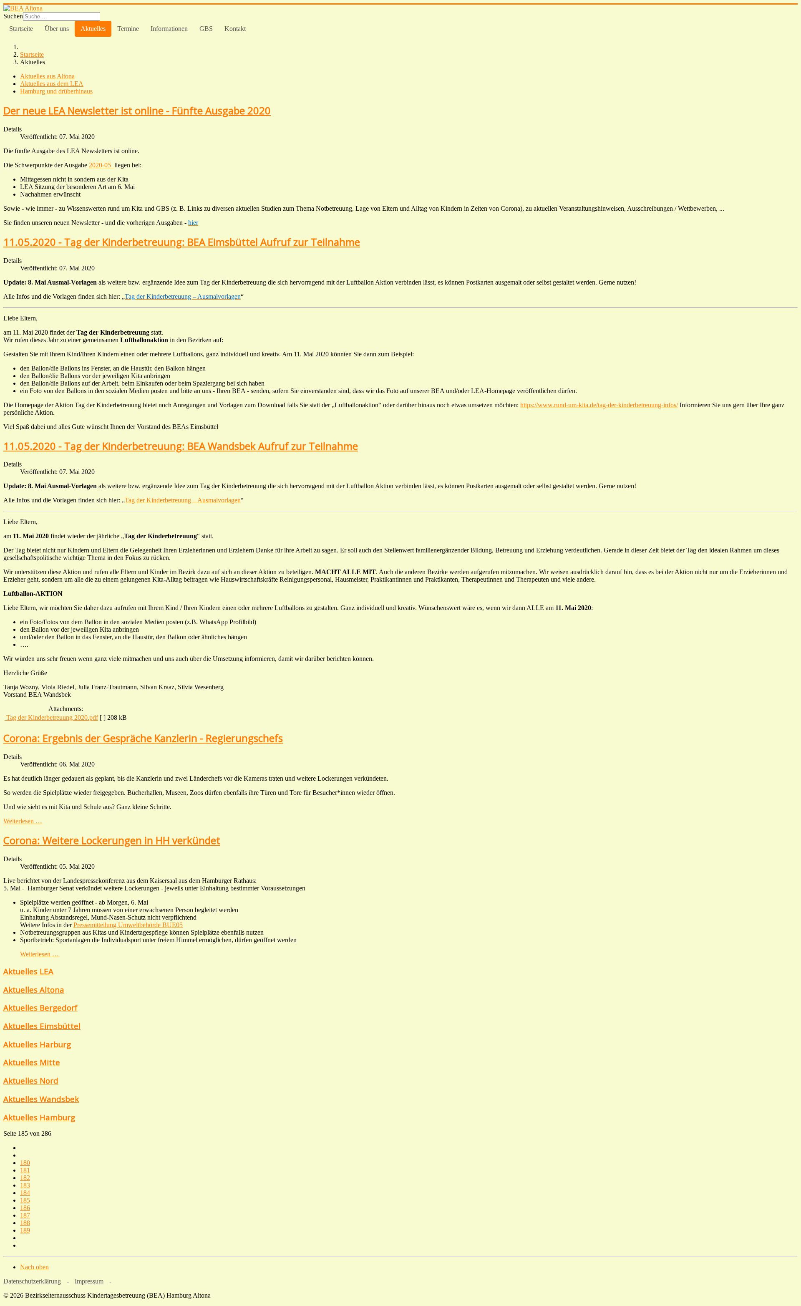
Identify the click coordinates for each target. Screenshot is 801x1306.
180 (25, 1162)
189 (25, 1230)
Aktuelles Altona (33, 989)
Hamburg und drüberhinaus (56, 91)
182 (25, 1177)
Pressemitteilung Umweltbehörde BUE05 (128, 924)
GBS (206, 28)
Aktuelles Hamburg (39, 1117)
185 (25, 1200)
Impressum (89, 1281)
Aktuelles (93, 28)
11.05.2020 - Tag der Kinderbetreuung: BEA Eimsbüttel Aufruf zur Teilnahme (181, 242)
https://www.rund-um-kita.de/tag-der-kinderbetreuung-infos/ (599, 404)
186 (25, 1207)
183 (25, 1185)
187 (25, 1215)
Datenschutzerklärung (32, 1281)
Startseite (21, 28)
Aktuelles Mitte (31, 1062)
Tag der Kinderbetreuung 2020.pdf (51, 717)
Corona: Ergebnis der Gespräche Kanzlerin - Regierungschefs (143, 738)
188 (25, 1222)
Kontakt (235, 28)
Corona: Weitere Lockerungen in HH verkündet (111, 840)
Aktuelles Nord (30, 1080)
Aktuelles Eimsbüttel (42, 1026)
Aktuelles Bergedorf (40, 1007)
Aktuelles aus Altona (47, 76)
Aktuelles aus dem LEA (51, 83)
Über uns (57, 28)
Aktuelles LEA (28, 971)
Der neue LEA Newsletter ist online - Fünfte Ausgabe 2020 (137, 110)
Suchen (13, 16)
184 (25, 1192)
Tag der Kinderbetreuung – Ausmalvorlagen (183, 500)
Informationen (169, 28)
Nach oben (34, 1267)
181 (25, 1170)
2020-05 (101, 165)
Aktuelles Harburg (37, 1044)
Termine (128, 28)
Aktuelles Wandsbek (41, 1099)
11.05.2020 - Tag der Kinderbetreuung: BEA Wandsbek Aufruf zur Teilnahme (180, 446)
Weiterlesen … (22, 820)
